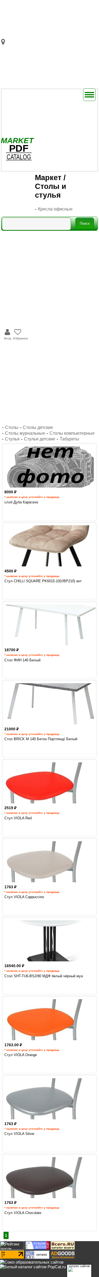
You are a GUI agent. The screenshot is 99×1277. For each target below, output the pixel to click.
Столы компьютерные (72, 433)
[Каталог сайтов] (63, 1248)
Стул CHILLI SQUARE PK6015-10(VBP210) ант (43, 581)
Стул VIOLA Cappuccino (24, 897)
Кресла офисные (55, 209)
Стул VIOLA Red (18, 818)
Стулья (12, 439)
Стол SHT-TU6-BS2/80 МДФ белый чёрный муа (43, 976)
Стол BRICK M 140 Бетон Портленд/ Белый (40, 739)
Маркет (48, 177)
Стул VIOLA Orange (20, 1055)
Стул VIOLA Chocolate (22, 1213)
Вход (7, 338)
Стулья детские (39, 439)
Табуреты (69, 439)
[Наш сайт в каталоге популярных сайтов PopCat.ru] (33, 1266)
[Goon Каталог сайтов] (37, 1257)
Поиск (85, 223)
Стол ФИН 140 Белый (22, 660)
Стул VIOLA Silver (19, 1134)
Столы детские (38, 427)
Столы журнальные (25, 433)
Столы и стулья (50, 190)
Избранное (20, 338)
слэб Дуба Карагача (21, 502)
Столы (11, 427)
